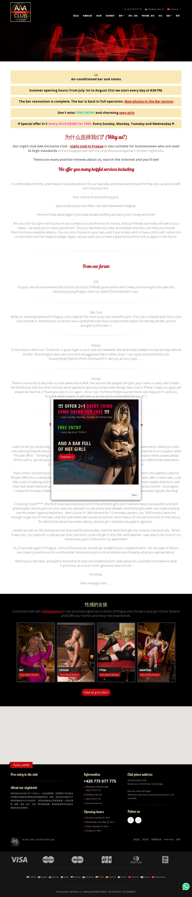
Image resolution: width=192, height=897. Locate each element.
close (134, 495)
